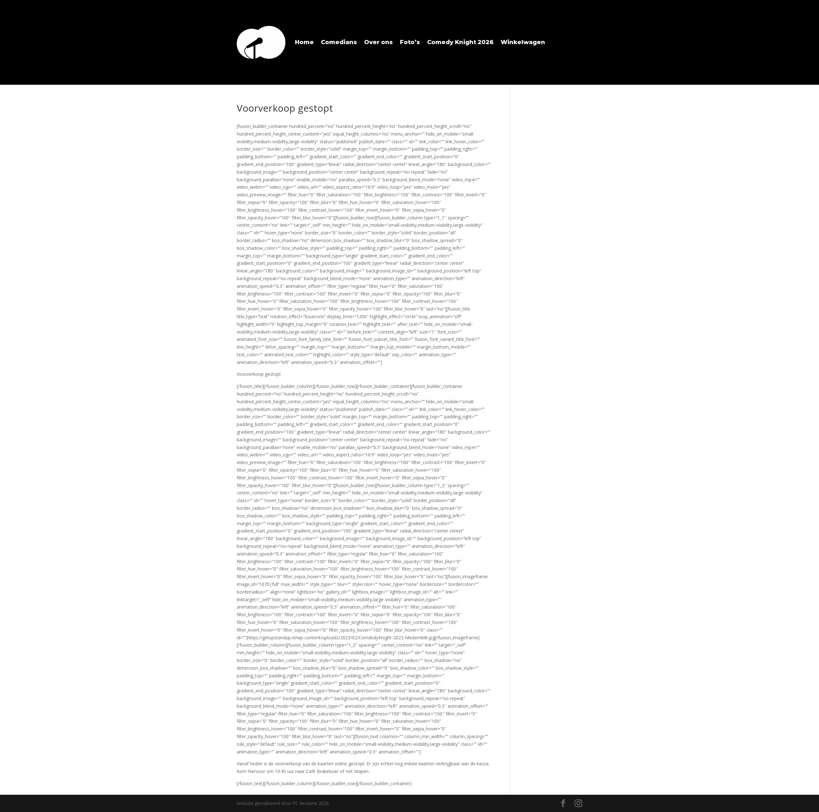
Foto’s (410, 42)
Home (304, 42)
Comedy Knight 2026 (460, 42)
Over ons (378, 42)
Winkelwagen (523, 42)
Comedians (339, 42)
